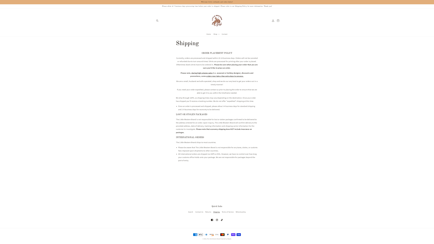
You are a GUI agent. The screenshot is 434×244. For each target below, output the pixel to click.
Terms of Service (228, 212)
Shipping (216, 212)
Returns (208, 212)
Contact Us (199, 212)
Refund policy (241, 212)
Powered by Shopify (226, 239)
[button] (157, 20)
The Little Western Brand (213, 239)
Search (190, 212)
